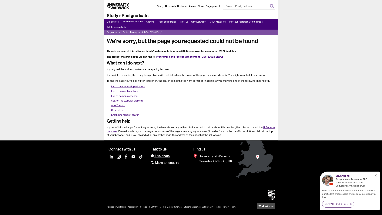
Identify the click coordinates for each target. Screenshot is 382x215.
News (201, 6)
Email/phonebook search (125, 114)
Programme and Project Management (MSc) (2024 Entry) (134, 32)
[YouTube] (133, 156)
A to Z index (118, 105)
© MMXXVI (153, 207)
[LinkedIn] (111, 156)
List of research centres (124, 91)
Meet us (184, 21)
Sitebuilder (121, 207)
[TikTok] (141, 156)
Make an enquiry (167, 163)
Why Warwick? (198, 21)
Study (160, 6)
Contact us (117, 110)
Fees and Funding (167, 21)
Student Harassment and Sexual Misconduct (202, 207)
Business (182, 6)
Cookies (143, 207)
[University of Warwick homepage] (118, 6)
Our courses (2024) (132, 21)
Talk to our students (116, 27)
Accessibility (133, 207)
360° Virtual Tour (218, 21)
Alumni (193, 6)
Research (170, 6)
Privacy (226, 207)
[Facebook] (126, 156)
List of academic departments (128, 86)
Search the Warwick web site (127, 100)
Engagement (213, 6)
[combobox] (249, 6)
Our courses (113, 21)
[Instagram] (119, 156)
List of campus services (124, 96)
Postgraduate (135, 15)
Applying (150, 21)
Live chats (162, 156)
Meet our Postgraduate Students (245, 21)
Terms (233, 207)
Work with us (266, 206)
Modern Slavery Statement (171, 207)
